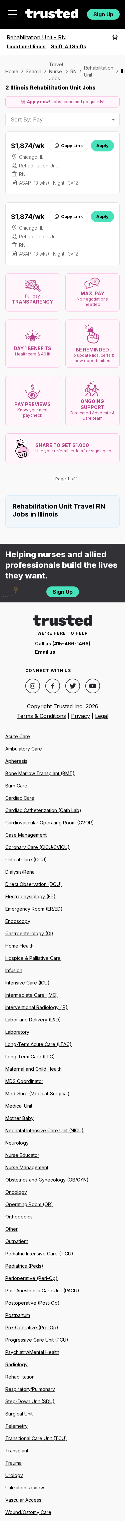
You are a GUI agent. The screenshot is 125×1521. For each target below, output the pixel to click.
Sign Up (103, 14)
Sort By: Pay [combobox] (27, 119)
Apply (102, 145)
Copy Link (72, 145)
